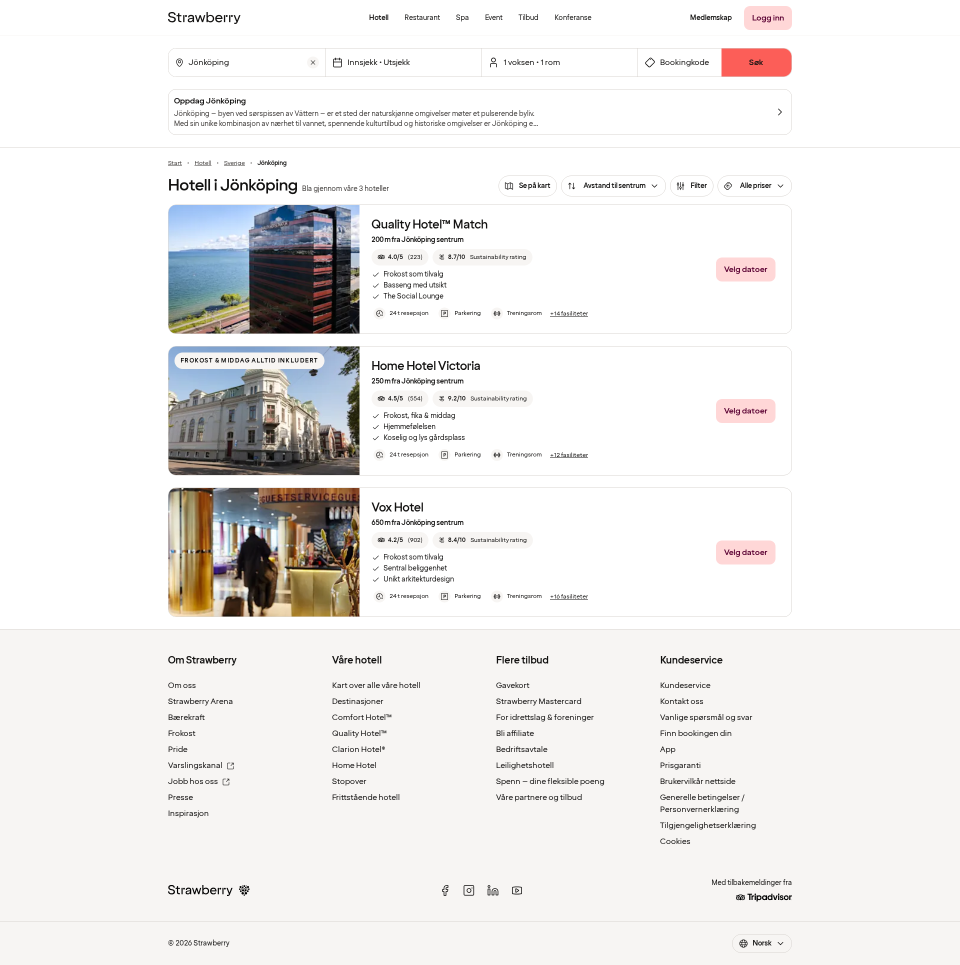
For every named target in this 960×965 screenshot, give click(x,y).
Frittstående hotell (366, 797)
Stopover (349, 781)
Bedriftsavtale (522, 749)
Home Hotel (354, 765)
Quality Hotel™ (359, 733)
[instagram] (469, 890)
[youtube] (517, 890)
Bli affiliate (515, 733)
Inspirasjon (188, 813)
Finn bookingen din (696, 733)
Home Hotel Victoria (426, 366)
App (668, 749)
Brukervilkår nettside (698, 781)
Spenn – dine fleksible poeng (550, 781)
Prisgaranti (680, 765)
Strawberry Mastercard (539, 701)
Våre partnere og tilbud (539, 797)
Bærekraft (186, 717)
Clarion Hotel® (359, 749)
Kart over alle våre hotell (376, 685)
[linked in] (493, 890)
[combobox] (245, 62)
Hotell (203, 164)
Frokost (182, 733)
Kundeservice (685, 685)
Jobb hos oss (193, 781)
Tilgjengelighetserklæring (708, 825)
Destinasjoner (358, 701)
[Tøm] (313, 62)
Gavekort (513, 685)
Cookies (675, 841)
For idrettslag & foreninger (545, 717)
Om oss (182, 685)
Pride (178, 749)
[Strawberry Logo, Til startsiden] (204, 18)
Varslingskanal (195, 765)
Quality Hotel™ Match (430, 224)
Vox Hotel (398, 508)
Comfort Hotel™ (362, 717)
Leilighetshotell (525, 765)
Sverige (234, 164)
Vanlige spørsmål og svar (706, 717)
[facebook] (445, 890)
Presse (180, 797)
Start (175, 164)
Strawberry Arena (200, 701)
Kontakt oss (682, 701)
